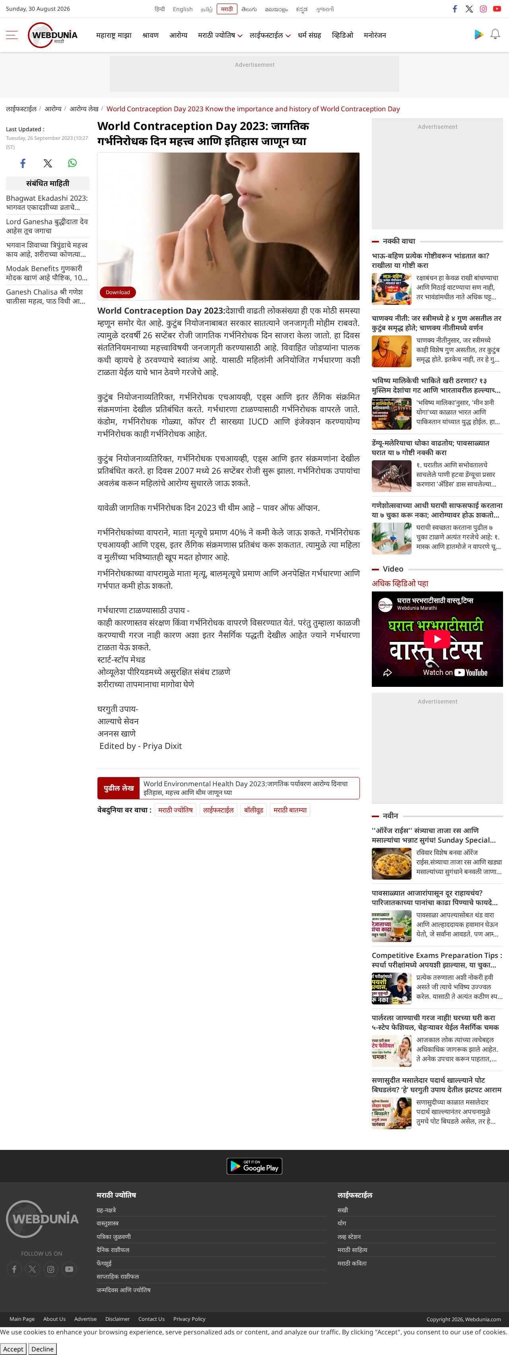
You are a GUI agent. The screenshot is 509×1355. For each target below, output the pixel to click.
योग (342, 1223)
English (183, 9)
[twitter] (469, 9)
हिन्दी (160, 9)
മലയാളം (276, 9)
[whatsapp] (72, 163)
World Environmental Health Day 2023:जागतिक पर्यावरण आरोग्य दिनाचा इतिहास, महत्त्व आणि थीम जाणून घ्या (246, 788)
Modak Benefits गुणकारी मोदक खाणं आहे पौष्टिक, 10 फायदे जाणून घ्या (44, 273)
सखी (343, 1210)
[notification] (495, 34)
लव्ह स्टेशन (349, 1237)
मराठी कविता (352, 1263)
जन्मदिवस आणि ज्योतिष (124, 1290)
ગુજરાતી (325, 9)
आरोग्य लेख (84, 108)
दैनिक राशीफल (113, 1250)
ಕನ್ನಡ (302, 9)
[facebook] (455, 9)
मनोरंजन (375, 35)
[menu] (14, 35)
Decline (42, 1349)
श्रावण (150, 35)
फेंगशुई (104, 1263)
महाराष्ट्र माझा (114, 35)
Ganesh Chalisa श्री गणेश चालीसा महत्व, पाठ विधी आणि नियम (46, 296)
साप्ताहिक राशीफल (118, 1276)
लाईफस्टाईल (266, 35)
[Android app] (254, 1166)
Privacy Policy (189, 1318)
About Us (54, 1318)
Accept (13, 1349)
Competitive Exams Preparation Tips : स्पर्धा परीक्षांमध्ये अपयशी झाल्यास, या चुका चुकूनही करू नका (437, 959)
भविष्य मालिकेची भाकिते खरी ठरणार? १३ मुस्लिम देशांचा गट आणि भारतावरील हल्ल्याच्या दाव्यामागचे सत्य (436, 385)
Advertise (85, 1318)
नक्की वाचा (399, 241)
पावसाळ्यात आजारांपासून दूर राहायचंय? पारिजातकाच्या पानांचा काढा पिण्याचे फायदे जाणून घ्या (432, 897)
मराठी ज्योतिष (216, 35)
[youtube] (497, 9)
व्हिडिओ (342, 35)
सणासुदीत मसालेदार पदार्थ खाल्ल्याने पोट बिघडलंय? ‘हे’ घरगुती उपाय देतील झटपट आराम (436, 1084)
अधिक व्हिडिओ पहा (400, 583)
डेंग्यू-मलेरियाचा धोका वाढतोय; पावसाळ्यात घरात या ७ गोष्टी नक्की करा (431, 447)
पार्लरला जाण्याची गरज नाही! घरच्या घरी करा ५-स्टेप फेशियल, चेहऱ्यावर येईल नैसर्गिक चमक (435, 1022)
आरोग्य (178, 35)
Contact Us (151, 1318)
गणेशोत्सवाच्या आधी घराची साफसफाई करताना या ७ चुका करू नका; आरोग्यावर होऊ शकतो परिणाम (437, 510)
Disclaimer (117, 1318)
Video (393, 569)
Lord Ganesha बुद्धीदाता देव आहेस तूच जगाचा (47, 226)
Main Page (22, 1318)
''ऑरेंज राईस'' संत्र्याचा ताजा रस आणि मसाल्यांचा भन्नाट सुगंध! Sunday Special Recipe (431, 835)
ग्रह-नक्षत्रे (106, 1210)
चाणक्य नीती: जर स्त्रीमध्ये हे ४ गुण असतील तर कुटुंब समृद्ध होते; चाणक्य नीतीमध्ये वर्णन (436, 322)
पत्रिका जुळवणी (114, 1237)
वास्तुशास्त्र (108, 1223)
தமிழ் (207, 9)
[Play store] (479, 34)
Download (118, 292)
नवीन (390, 815)
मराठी (227, 9)
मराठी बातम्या (290, 809)
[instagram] (483, 9)
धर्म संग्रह (309, 35)
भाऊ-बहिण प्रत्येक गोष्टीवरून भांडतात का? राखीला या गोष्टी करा (430, 260)
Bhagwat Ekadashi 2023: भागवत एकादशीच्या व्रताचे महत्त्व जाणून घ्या (47, 202)
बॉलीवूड (253, 809)
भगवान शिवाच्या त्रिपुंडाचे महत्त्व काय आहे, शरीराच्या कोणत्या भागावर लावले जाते (46, 249)
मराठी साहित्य (352, 1250)
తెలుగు (249, 9)
